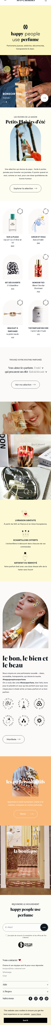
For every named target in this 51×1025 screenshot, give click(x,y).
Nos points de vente (23, 882)
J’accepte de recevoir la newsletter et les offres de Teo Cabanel (27, 936)
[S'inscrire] (44, 927)
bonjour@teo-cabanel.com (14, 968)
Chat (5, 975)
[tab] (42, 17)
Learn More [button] (36, 1014)
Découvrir (23, 423)
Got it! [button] (25, 1020)
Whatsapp (7, 972)
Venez (23, 813)
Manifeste (11, 739)
